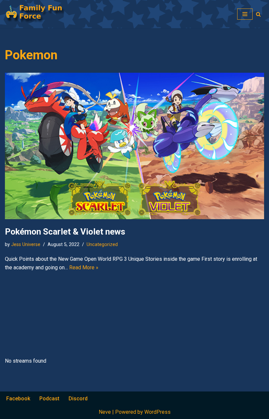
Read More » (83, 267)
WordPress (157, 412)
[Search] (258, 14)
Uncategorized (102, 244)
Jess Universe (25, 244)
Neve (105, 412)
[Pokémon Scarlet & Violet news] (134, 146)
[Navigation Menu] (245, 14)
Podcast (49, 398)
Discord (78, 398)
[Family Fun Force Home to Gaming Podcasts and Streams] (38, 14)
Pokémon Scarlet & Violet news (65, 232)
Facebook (18, 398)
